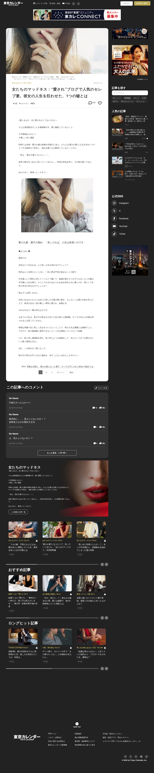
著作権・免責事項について (85, 741)
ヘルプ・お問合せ (54, 737)
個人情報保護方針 (81, 737)
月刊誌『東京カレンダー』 (113, 733)
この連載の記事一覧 (18, 512)
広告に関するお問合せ (56, 741)
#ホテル (115, 101)
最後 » (72, 372)
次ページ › (61, 372)
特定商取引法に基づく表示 (85, 745)
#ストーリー (117, 98)
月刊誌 (67, 3)
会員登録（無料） (142, 3)
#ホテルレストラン (127, 101)
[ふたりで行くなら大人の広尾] (130, 60)
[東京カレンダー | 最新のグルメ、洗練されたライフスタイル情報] (18, 4)
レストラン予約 (41, 3)
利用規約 (78, 733)
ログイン (126, 3)
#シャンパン (141, 101)
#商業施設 (127, 98)
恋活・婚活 (55, 3)
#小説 (144, 98)
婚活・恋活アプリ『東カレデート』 (116, 737)
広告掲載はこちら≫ (142, 79)
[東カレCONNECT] (77, 14)
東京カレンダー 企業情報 (57, 745)
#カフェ (136, 98)
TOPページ (52, 733)
